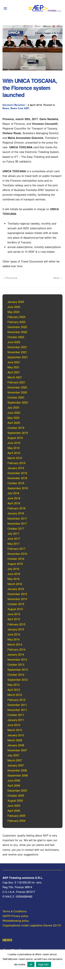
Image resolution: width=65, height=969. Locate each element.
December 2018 (17, 473)
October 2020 (16, 397)
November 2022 (17, 332)
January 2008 (16, 745)
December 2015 (17, 594)
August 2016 (15, 564)
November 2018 (17, 478)
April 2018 (14, 503)
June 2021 (14, 362)
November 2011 (17, 710)
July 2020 (13, 407)
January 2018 (16, 513)
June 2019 (14, 443)
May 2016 (14, 579)
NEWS (7, 939)
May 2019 (14, 448)
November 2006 (17, 770)
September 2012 (18, 680)
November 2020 (17, 392)
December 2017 (17, 518)
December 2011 (17, 705)
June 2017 (14, 538)
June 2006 (14, 780)
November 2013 (17, 659)
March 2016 (15, 584)
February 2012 (16, 700)
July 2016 (13, 569)
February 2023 (16, 322)
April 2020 (14, 423)
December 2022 (17, 327)
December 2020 (17, 387)
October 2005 (16, 795)
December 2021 (17, 347)
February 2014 (16, 649)
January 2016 (16, 589)
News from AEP (19, 108)
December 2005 (17, 790)
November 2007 (17, 750)
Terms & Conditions (14, 911)
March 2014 (15, 644)
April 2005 (14, 811)
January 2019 (16, 468)
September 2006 (18, 775)
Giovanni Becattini (13, 104)
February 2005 (16, 816)
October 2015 (16, 604)
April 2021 (14, 372)
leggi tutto (43, 964)
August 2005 (15, 800)
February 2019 (16, 463)
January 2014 (16, 654)
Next (57, 278)
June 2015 (14, 614)
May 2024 (14, 312)
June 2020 (14, 413)
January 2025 (16, 302)
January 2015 (16, 629)
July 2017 (13, 533)
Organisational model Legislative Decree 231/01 (31, 925)
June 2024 (14, 307)
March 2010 (15, 730)
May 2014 (14, 639)
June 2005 (14, 805)
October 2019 (16, 428)
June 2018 (14, 498)
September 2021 (18, 357)
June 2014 (14, 634)
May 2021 (14, 367)
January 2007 (16, 765)
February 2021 (16, 382)
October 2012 (16, 674)
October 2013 (16, 664)
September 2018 (18, 488)
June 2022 (14, 342)
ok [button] (31, 964)
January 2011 (16, 720)
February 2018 (16, 508)
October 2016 (16, 559)
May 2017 (14, 544)
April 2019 (14, 453)
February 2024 (16, 317)
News (5, 108)
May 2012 (14, 685)
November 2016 (17, 554)
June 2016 (14, 574)
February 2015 (16, 624)
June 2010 (14, 725)
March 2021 (15, 377)
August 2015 (15, 609)
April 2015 (14, 619)
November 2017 (17, 523)
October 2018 (16, 483)
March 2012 (15, 695)
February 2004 (16, 821)
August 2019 (15, 438)
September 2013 (18, 669)
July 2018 (13, 493)
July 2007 (13, 755)
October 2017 (16, 528)
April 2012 (14, 690)
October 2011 (16, 715)
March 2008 (15, 740)
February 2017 (16, 549)
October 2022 (16, 337)
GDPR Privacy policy (15, 916)
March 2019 (15, 458)
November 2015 (17, 599)
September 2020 (18, 402)
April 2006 (14, 785)
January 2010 (16, 735)
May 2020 (14, 418)
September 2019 (18, 433)
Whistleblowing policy (15, 921)
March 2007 (15, 760)
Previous (11, 278)
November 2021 (17, 352)
